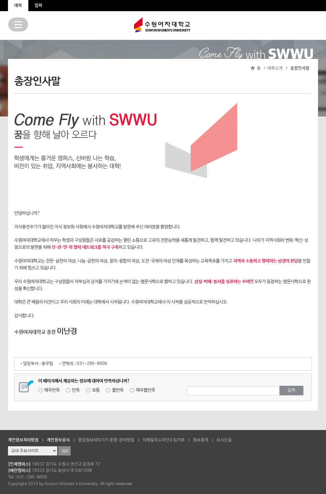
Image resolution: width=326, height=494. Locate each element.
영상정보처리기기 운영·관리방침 (106, 440)
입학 (38, 5)
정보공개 (200, 440)
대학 (18, 5)
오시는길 (224, 440)
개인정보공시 (58, 440)
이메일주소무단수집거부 (164, 440)
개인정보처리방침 (23, 440)
